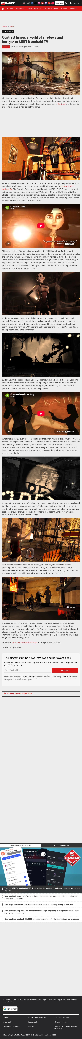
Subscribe (59, 3)
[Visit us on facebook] (32, 3)
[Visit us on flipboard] (49, 3)
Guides (64, 9)
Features (6, 47)
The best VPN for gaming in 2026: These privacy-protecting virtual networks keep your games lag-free (42, 889)
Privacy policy (7, 1022)
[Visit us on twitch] (46, 3)
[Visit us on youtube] (42, 3)
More (72, 9)
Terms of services (29, 676)
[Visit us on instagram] (39, 3)
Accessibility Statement (11, 1027)
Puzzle (12, 26)
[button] (78, 3)
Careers (31, 1027)
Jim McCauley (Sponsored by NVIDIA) (26, 47)
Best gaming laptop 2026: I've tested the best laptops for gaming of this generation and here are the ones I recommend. (41, 912)
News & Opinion (34, 9)
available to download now (24, 642)
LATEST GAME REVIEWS (61, 845)
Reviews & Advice (51, 9)
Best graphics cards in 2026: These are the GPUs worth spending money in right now (38, 904)
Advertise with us (60, 1022)
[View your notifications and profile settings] (71, 3)
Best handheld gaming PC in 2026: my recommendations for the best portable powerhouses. (41, 919)
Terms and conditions (61, 1017)
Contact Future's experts (37, 1017)
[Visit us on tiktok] (52, 3)
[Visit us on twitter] (35, 3)
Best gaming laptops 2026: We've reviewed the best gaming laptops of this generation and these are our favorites (40, 897)
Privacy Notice (66, 676)
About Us (6, 1017)
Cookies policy (33, 1022)
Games (10, 9)
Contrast (61, 104)
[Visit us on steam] (28, 3)
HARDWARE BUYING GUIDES (21, 845)
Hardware (20, 9)
